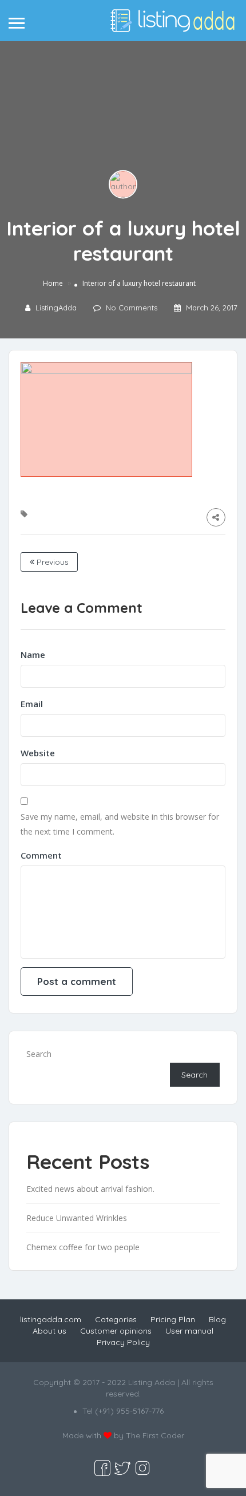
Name (33, 654)
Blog (217, 1319)
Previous (51, 562)
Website (38, 753)
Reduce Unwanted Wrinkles (76, 1217)
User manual (189, 1331)
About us (49, 1331)
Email (32, 703)
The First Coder (155, 1435)
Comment (41, 855)
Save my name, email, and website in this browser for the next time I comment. (120, 824)
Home (53, 283)
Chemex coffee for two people (83, 1247)
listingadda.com (50, 1319)
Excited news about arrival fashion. (90, 1188)
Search (38, 1053)
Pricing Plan (172, 1319)
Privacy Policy (123, 1342)
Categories (116, 1319)
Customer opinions (116, 1331)
